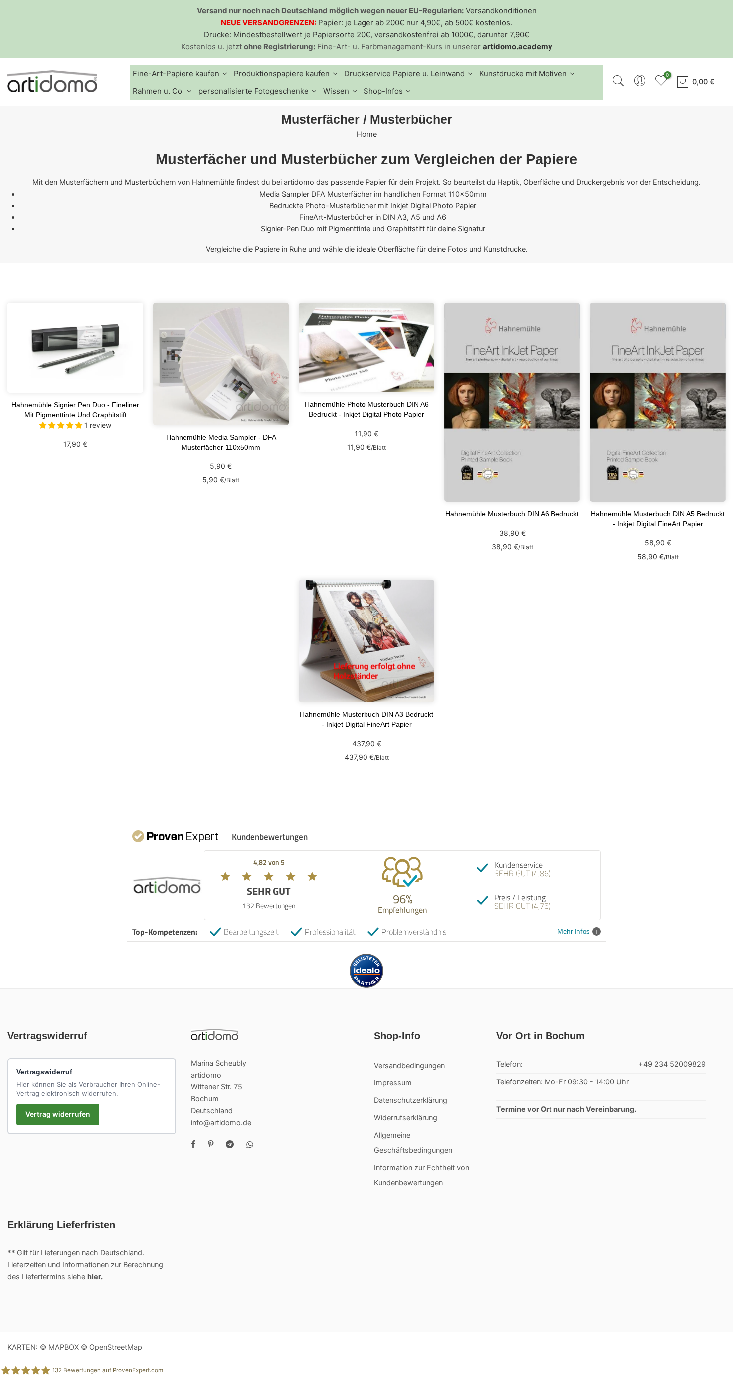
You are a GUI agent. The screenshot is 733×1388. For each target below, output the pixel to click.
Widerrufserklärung (405, 1117)
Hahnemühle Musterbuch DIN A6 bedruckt (512, 514)
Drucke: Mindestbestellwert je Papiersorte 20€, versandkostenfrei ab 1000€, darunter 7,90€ (366, 34)
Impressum (393, 1083)
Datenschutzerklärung (410, 1100)
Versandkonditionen (501, 10)
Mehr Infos (573, 931)
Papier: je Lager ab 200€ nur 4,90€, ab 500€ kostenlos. (415, 22)
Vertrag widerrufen (57, 1114)
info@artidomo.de (221, 1122)
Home (367, 134)
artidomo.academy (517, 46)
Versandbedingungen (409, 1065)
